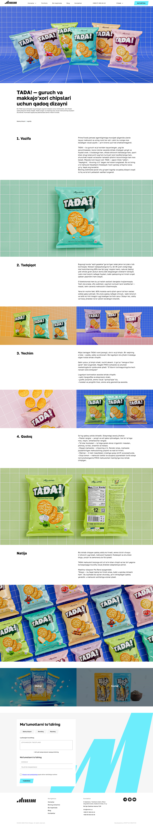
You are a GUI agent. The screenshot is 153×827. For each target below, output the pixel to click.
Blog (68, 3)
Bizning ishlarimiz (54, 805)
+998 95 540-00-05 (89, 814)
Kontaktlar (78, 3)
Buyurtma (141, 3)
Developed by (125, 823)
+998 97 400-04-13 (99, 3)
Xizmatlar (31, 3)
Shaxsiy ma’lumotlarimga (30, 774)
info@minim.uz (88, 809)
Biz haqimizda (57, 3)
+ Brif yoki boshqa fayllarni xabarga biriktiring (46, 752)
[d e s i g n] (11, 2)
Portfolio (44, 3)
